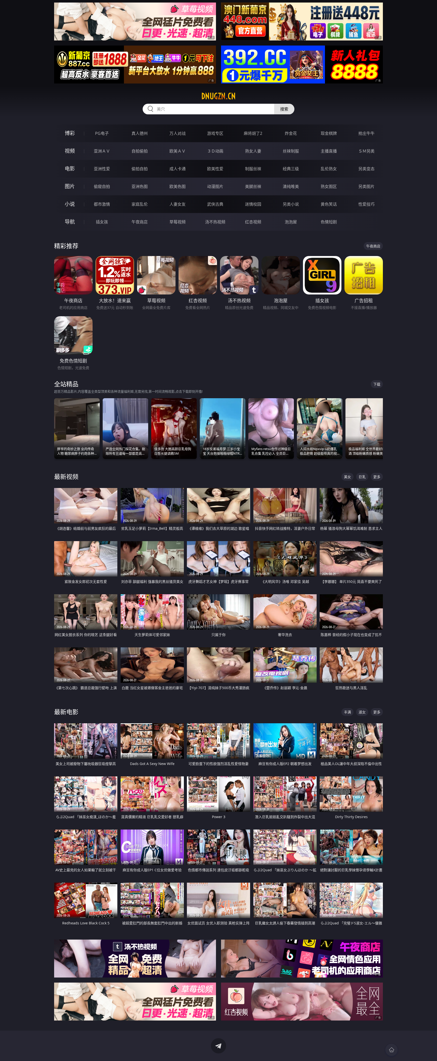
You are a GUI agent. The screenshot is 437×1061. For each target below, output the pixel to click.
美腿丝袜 (253, 186)
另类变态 (366, 169)
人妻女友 (177, 204)
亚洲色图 (140, 186)
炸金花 (291, 133)
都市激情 (102, 204)
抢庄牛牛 (366, 133)
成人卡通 (177, 169)
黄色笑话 (329, 204)
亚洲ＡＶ (102, 151)
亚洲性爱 (102, 169)
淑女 (362, 712)
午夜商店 (140, 222)
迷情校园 (253, 204)
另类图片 (366, 186)
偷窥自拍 (102, 186)
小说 (70, 204)
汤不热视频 (215, 222)
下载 (376, 384)
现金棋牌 (329, 133)
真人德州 (140, 133)
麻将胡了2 (253, 133)
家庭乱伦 (140, 204)
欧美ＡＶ (177, 151)
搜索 (284, 109)
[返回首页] (391, 1050)
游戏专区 (215, 133)
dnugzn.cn (218, 96)
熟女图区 (329, 186)
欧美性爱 (215, 169)
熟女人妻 (253, 151)
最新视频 (66, 476)
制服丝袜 (253, 169)
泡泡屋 (291, 222)
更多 (376, 476)
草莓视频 (177, 222)
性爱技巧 (366, 204)
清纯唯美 (291, 186)
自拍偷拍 (140, 151)
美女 (347, 476)
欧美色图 (177, 186)
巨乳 (362, 476)
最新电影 (66, 712)
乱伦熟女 (329, 169)
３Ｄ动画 (215, 151)
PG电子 (102, 133)
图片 (70, 186)
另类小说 (291, 204)
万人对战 (177, 133)
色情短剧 (329, 222)
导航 (70, 221)
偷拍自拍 (140, 169)
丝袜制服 (291, 151)
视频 (70, 150)
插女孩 (102, 222)
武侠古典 (215, 204)
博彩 (70, 133)
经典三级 (291, 169)
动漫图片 (215, 186)
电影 (70, 168)
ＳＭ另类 (366, 151)
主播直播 (329, 151)
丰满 (347, 712)
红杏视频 (253, 222)
